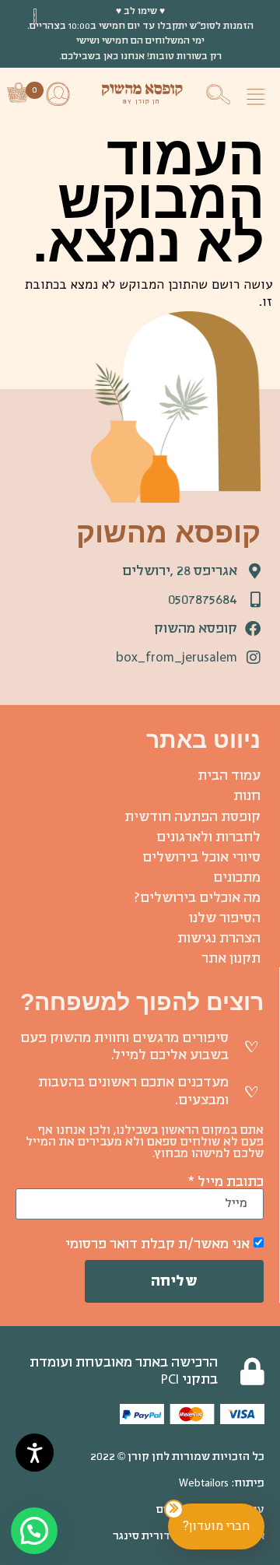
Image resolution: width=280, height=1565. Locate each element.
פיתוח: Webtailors (221, 1483)
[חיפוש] (220, 91)
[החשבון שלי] (59, 93)
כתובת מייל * (225, 1182)
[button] (260, 93)
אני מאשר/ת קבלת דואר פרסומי (157, 1244)
